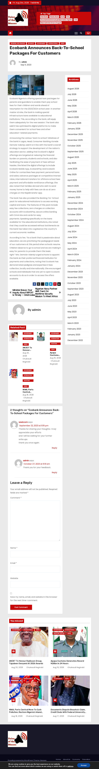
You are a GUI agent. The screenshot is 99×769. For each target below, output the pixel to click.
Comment (15, 497)
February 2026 (74, 123)
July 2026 (71, 94)
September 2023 (75, 288)
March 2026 (73, 117)
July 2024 (71, 231)
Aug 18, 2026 (28, 395)
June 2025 (72, 168)
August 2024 (73, 226)
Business (31, 43)
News (62, 43)
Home (58, 759)
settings (70, 766)
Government (41, 43)
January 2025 (73, 197)
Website (14, 578)
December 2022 (75, 340)
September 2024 (75, 220)
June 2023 (72, 306)
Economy (76, 759)
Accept (84, 765)
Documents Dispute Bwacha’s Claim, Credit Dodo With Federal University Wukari (68, 712)
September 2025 (75, 151)
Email (13, 563)
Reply (54, 448)
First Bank (44, 17)
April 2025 (72, 180)
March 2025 (73, 186)
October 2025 (74, 145)
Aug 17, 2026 (59, 716)
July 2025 (71, 163)
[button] (81, 33)
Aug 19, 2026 (55, 358)
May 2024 (72, 243)
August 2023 (73, 294)
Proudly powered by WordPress (20, 760)
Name (13, 548)
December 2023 (75, 271)
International (53, 43)
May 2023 (71, 311)
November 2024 (75, 208)
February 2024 (74, 260)
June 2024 (72, 237)
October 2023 (74, 283)
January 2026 (73, 128)
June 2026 (72, 100)
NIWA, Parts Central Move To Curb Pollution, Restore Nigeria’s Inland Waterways (25, 712)
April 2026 (72, 111)
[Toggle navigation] (76, 33)
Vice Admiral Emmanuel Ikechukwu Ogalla (56, 20)
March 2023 (73, 323)
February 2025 (74, 191)
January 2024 (73, 266)
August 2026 (73, 88)
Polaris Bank (54, 17)
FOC (67, 17)
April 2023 (72, 317)
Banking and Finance (18, 43)
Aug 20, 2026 (17, 667)
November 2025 (75, 140)
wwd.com (23, 422)
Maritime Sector (54, 344)
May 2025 (72, 174)
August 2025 (73, 157)
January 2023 (73, 334)
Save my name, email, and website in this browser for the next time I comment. (33, 599)
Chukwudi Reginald (27, 360)
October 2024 (74, 214)
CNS (75, 20)
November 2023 (75, 277)
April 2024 (72, 248)
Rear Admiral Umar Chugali (51, 23)
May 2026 (72, 105)
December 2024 (75, 203)
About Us (66, 759)
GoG (62, 17)
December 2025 (75, 134)
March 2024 (73, 254)
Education (86, 759)
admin (24, 62)
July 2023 (71, 300)
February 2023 (74, 328)
